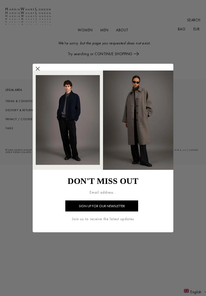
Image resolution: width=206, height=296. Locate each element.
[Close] (37, 68)
